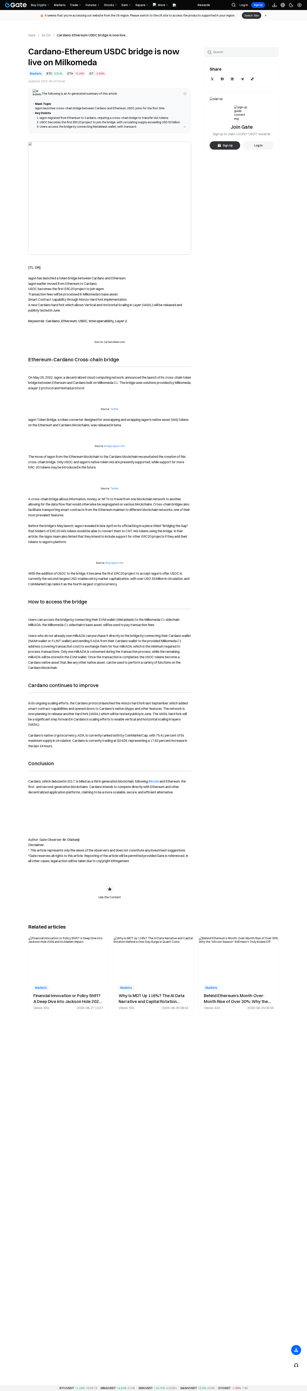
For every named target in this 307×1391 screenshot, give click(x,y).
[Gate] (16, 5)
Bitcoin (153, 786)
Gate (32, 35)
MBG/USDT (108, 1388)
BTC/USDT (67, 1388)
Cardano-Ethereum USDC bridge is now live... (92, 35)
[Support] (296, 1365)
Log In (244, 5)
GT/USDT (224, 1388)
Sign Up (258, 4)
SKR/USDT (145, 1388)
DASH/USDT (188, 1388)
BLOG (46, 35)
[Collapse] (185, 131)
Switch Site (251, 15)
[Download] (296, 1350)
